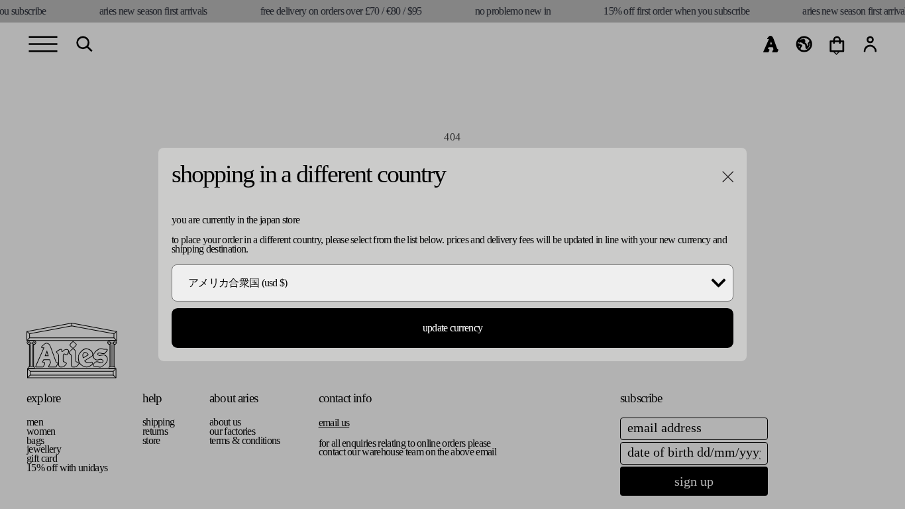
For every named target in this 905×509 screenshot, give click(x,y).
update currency (453, 327)
